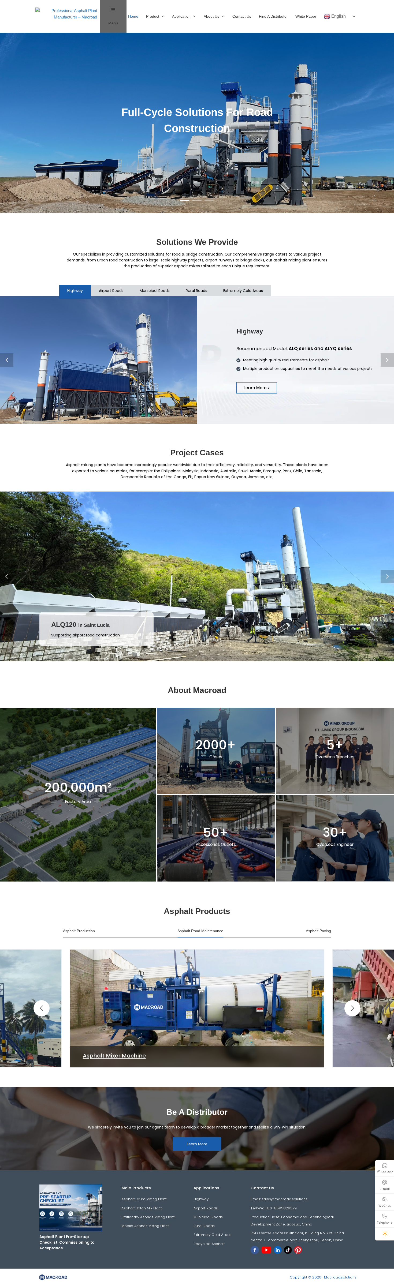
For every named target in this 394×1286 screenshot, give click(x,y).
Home (133, 16)
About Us (211, 16)
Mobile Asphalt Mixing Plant (145, 1225)
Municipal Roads (208, 1217)
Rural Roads (204, 1225)
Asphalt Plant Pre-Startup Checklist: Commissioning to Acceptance (66, 1242)
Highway (201, 1199)
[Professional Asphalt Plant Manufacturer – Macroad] (67, 16)
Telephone (384, 1222)
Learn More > (257, 388)
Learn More (197, 1144)
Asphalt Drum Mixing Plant (143, 1199)
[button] (42, 1008)
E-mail (385, 1189)
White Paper (305, 16)
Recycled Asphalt (209, 1243)
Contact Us (241, 16)
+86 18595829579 (281, 1208)
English (338, 16)
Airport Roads (206, 1208)
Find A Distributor (273, 16)
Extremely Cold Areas (213, 1234)
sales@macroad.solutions (284, 1199)
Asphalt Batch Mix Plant (141, 1208)
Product (152, 16)
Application (181, 16)
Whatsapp (385, 1171)
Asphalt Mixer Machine (114, 1055)
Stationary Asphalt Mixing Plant (147, 1217)
